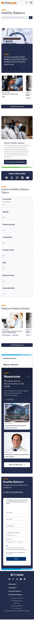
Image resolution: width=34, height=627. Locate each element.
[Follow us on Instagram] (17, 177)
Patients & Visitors (14, 591)
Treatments (17, 68)
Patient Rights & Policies (17, 600)
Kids (3, 96)
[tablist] (17, 361)
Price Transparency (17, 608)
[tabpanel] (17, 421)
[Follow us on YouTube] (27, 177)
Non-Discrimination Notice (17, 598)
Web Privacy (17, 603)
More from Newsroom (16, 464)
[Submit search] (30, 17)
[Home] (8, 3)
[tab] (17, 358)
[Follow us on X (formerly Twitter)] (11, 177)
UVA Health (12, 584)
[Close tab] (28, 376)
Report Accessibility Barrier (17, 605)
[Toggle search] (26, 2)
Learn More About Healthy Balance (13, 492)
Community (12, 587)
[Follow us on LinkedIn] (22, 177)
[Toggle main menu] (31, 2)
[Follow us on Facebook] (6, 177)
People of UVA (8, 68)
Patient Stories (6, 335)
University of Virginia (15, 594)
